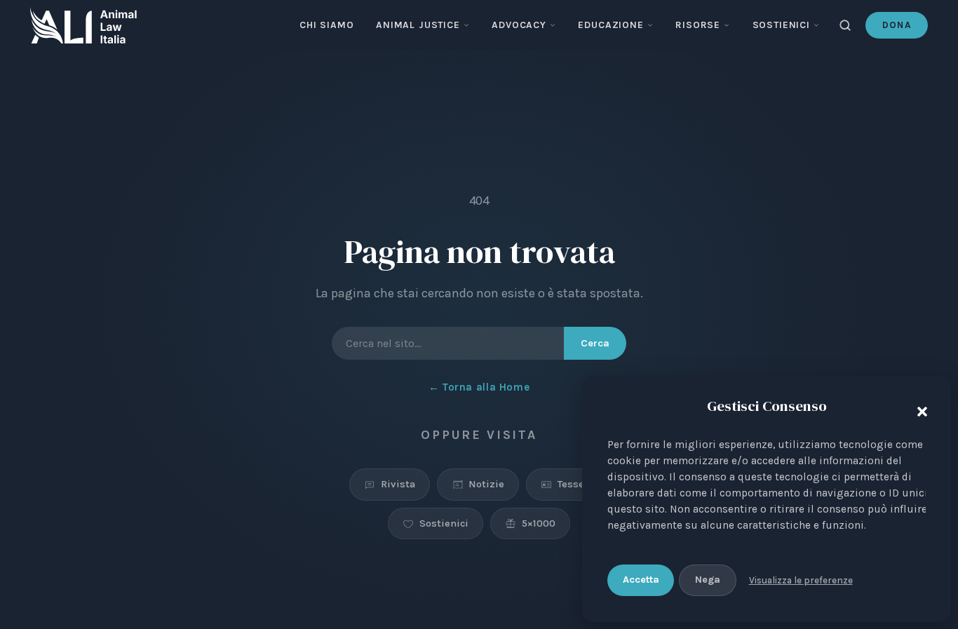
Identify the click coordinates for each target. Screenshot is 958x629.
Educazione (610, 25)
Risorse (697, 25)
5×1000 (538, 523)
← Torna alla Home (479, 387)
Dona (896, 25)
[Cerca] (845, 25)
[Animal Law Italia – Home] (83, 25)
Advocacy (519, 25)
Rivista (398, 484)
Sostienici (781, 25)
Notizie (486, 484)
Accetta (641, 580)
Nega (707, 580)
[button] (919, 409)
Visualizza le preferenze (801, 580)
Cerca (595, 343)
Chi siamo (326, 25)
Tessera (576, 484)
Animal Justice (418, 25)
